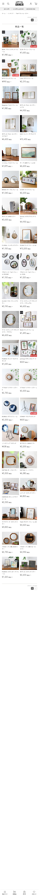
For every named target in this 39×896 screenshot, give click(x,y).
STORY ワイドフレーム (27, 189)
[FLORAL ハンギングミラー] (10, 234)
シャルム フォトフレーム (10, 163)
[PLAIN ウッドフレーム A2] (28, 234)
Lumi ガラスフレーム (26, 78)
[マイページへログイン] (31, 3)
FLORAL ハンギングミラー (10, 245)
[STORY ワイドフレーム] (28, 179)
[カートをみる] (36, 3)
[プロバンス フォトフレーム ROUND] (10, 261)
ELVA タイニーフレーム (27, 49)
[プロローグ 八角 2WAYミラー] (10, 538)
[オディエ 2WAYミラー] (10, 206)
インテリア (11, 13)
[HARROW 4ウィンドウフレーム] (10, 486)
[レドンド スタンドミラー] (28, 484)
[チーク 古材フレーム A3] (28, 152)
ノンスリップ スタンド (9, 443)
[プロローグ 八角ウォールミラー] (28, 538)
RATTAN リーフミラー (27, 470)
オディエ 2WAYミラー (9, 216)
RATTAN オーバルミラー (10, 470)
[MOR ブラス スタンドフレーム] (10, 39)
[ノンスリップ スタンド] (10, 432)
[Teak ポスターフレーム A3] (28, 513)
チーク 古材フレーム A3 (27, 163)
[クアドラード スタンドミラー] (10, 513)
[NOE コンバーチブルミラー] (28, 123)
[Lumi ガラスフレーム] (28, 67)
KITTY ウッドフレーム (9, 78)
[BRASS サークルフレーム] (10, 179)
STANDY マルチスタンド (28, 416)
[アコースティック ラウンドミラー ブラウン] (10, 319)
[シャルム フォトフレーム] (10, 152)
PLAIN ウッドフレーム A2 (28, 245)
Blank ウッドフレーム (27, 330)
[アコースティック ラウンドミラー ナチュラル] (28, 290)
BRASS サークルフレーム (10, 189)
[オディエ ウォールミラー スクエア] (10, 123)
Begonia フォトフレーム (10, 105)
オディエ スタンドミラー (28, 572)
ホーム (4, 13)
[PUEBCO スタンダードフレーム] (10, 563)
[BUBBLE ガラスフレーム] (10, 406)
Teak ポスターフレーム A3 (28, 522)
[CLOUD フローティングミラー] (10, 290)
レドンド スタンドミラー (28, 493)
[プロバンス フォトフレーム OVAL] (28, 261)
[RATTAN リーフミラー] (28, 459)
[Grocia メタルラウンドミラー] (28, 206)
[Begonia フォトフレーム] (10, 94)
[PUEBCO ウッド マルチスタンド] (10, 348)
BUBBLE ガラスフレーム (10, 416)
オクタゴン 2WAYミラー (27, 443)
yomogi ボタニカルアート (28, 359)
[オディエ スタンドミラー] (28, 563)
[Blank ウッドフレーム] (28, 319)
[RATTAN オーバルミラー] (10, 459)
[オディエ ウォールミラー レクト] (28, 94)
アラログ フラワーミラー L (28, 387)
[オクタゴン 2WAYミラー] (28, 432)
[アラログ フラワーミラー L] (28, 377)
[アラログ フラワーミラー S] (10, 377)
